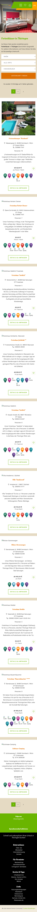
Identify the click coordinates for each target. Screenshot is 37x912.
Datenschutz (18, 894)
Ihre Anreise (18, 879)
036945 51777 (19, 486)
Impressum (18, 891)
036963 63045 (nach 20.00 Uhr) (19, 618)
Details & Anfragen (18, 188)
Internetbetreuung (18, 852)
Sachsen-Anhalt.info (18, 898)
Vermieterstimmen (18, 864)
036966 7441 (19, 214)
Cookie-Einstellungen (29, 908)
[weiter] (23, 91)
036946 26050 (20, 347)
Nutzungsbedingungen (18, 889)
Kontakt (19, 854)
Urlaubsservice (19, 875)
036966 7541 (19, 147)
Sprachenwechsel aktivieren (18, 829)
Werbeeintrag (18, 862)
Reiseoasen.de (18, 900)
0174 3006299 (19, 757)
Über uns (18, 848)
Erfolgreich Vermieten (18, 867)
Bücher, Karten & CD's (18, 877)
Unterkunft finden (19, 76)
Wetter (18, 881)
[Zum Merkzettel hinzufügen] (33, 168)
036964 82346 (20, 554)
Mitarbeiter (19, 850)
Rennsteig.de (18, 896)
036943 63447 (20, 419)
